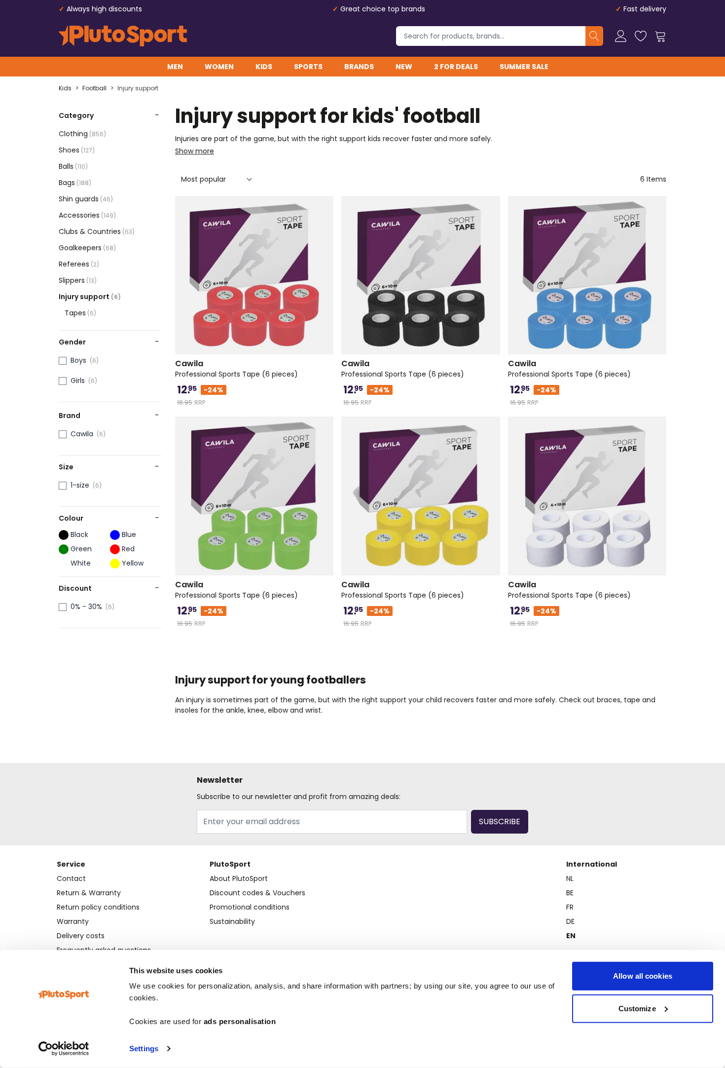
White (81, 563)
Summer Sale (524, 67)
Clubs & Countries (97, 231)
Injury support (137, 88)
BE (570, 893)
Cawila (82, 434)
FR (570, 907)
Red (128, 549)
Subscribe (499, 821)
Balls (73, 166)
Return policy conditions (98, 907)
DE (570, 921)
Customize (637, 1008)
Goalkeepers (87, 248)
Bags (75, 183)
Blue (129, 534)
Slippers (78, 280)
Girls (78, 380)
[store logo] (123, 36)
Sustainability (232, 921)
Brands (359, 67)
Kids (263, 67)
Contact (71, 878)
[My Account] (621, 36)
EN (571, 936)
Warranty (73, 921)
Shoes (77, 150)
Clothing (82, 134)
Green (81, 549)
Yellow (133, 563)
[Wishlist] (641, 36)
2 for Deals (456, 67)
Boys (78, 360)
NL (570, 878)
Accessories (87, 215)
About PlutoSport (239, 878)
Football (94, 88)
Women (219, 67)
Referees (79, 264)
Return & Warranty (89, 893)
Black (79, 534)
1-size (80, 485)
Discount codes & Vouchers (257, 893)
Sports (308, 67)
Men (175, 67)
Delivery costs (81, 936)
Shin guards (86, 199)
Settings (143, 1048)
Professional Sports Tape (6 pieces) (236, 368)
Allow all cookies (642, 976)
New (404, 67)
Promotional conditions (250, 907)
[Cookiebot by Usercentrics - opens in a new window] (64, 1048)
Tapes (80, 313)
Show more (194, 151)
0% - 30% (86, 606)
